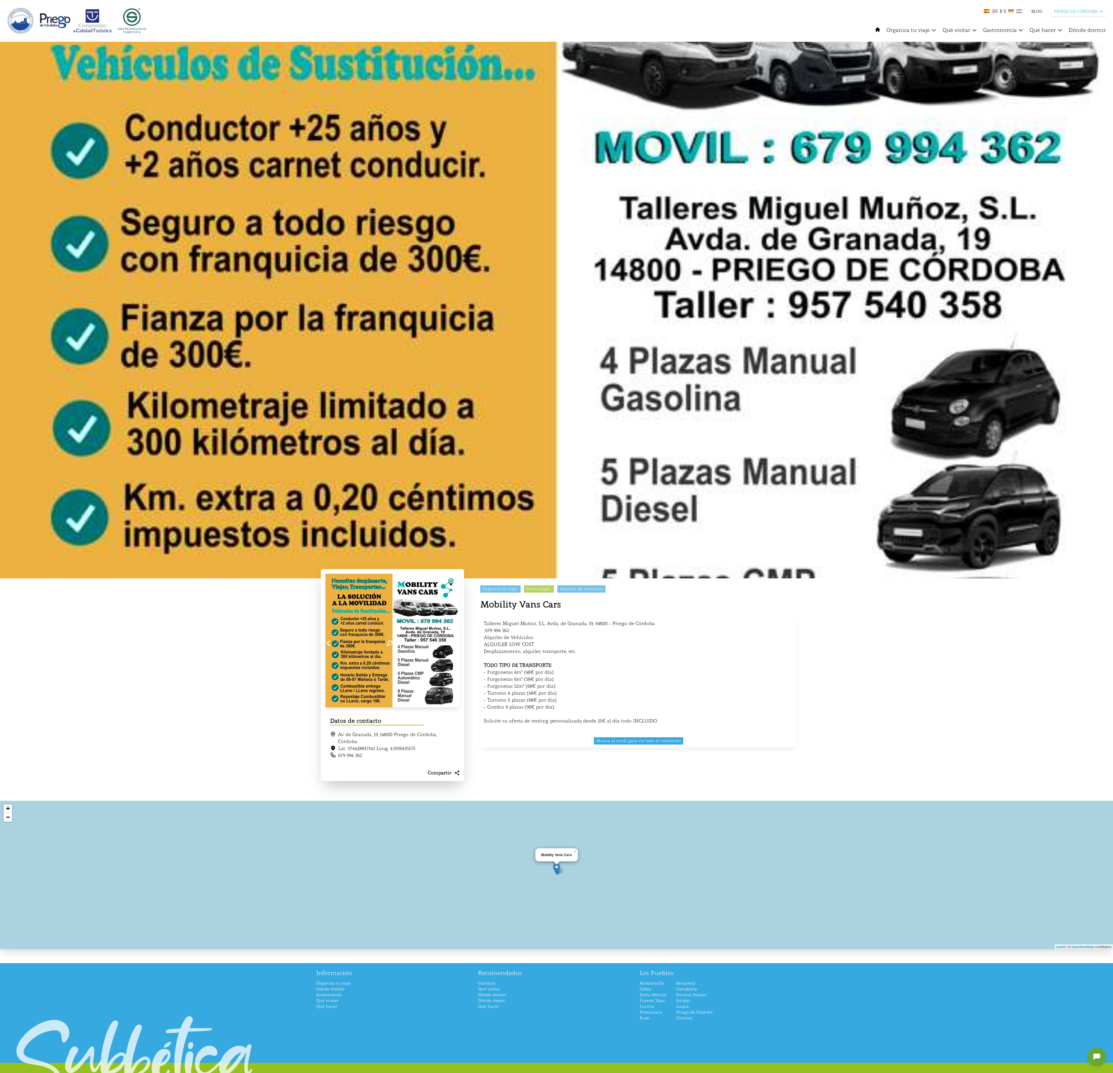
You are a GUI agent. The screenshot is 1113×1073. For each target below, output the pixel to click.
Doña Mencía (653, 994)
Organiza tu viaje (908, 30)
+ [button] (8, 808)
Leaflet (1061, 946)
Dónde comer (491, 1000)
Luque (682, 1006)
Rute (644, 1018)
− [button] (8, 817)
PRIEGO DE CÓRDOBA (1076, 11)
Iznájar (683, 1000)
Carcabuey (686, 989)
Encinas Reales (691, 994)
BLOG (1036, 11)
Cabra (645, 989)
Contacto (486, 983)
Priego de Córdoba (694, 1012)
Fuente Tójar (652, 1000)
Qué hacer (1043, 30)
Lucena (647, 1006)
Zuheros (684, 1018)
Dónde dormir (1087, 30)
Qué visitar (956, 30)
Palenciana (651, 1012)
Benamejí (685, 983)
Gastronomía (1000, 30)
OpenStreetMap (1083, 946)
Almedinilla (652, 983)
